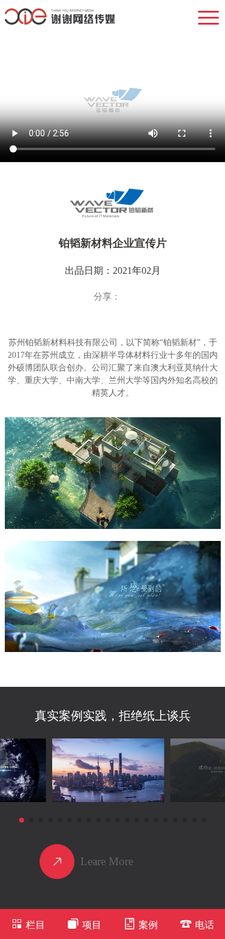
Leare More (106, 861)
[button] (21, 820)
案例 (148, 925)
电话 (204, 925)
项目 (91, 925)
